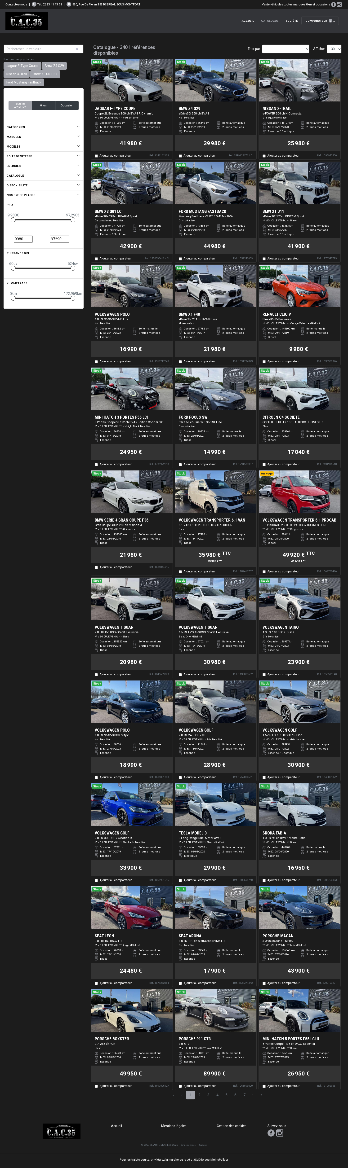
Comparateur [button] (318, 20)
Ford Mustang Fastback (23, 82)
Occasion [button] (67, 105)
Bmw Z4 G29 (54, 66)
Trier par (254, 49)
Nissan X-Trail (16, 74)
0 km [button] (43, 105)
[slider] (13, 219)
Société (292, 20)
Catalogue (269, 20)
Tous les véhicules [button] (20, 105)
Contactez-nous (16, 4)
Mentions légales (174, 1126)
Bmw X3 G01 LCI (45, 74)
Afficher (319, 49)
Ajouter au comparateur (115, 155)
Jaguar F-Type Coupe (22, 66)
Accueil (247, 20)
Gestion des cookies (231, 1126)
